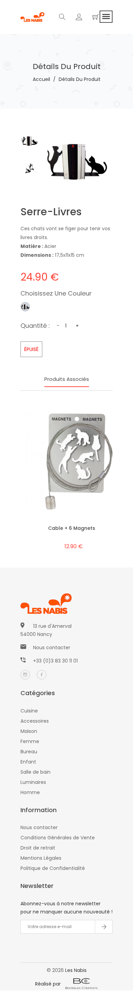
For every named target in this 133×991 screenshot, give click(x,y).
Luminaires (33, 782)
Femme (29, 741)
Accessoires (34, 721)
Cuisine (29, 710)
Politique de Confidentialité (52, 868)
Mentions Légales (40, 858)
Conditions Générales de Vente (57, 837)
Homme (30, 792)
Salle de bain (35, 772)
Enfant (28, 761)
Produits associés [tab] (66, 379)
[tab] (29, 141)
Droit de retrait (37, 847)
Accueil (41, 79)
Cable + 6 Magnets (71, 528)
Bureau (28, 751)
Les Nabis (76, 970)
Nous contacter (51, 647)
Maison (28, 731)
